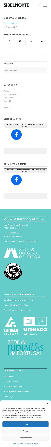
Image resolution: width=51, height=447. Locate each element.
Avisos (6, 91)
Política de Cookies (17, 444)
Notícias (7, 107)
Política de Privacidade (31, 444)
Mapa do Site (9, 376)
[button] (47, 403)
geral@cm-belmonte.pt (13, 236)
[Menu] (43, 5)
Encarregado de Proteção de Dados (17, 391)
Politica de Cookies (11, 381)
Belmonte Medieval (11, 94)
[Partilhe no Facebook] (9, 41)
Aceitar (25, 424)
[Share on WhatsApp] (31, 41)
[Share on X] (20, 41)
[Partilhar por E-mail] (41, 41)
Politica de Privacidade (13, 386)
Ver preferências (25, 438)
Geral (6, 104)
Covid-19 (7, 101)
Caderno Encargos (11, 23)
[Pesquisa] (38, 5)
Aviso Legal (8, 396)
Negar (25, 431)
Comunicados (9, 97)
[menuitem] (38, 5)
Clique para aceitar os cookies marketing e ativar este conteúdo (25, 125)
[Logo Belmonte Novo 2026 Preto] (21, 5)
